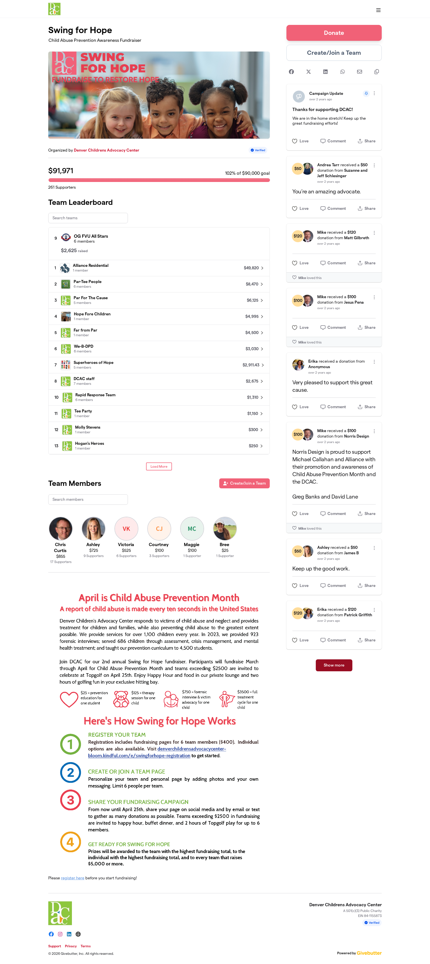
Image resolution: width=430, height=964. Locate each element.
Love (304, 141)
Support (54, 946)
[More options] (374, 93)
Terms (86, 946)
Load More (159, 466)
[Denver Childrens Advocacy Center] (54, 9)
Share (370, 141)
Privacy (71, 946)
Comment (336, 141)
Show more (334, 665)
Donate (334, 32)
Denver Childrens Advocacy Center (106, 150)
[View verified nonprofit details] (258, 150)
